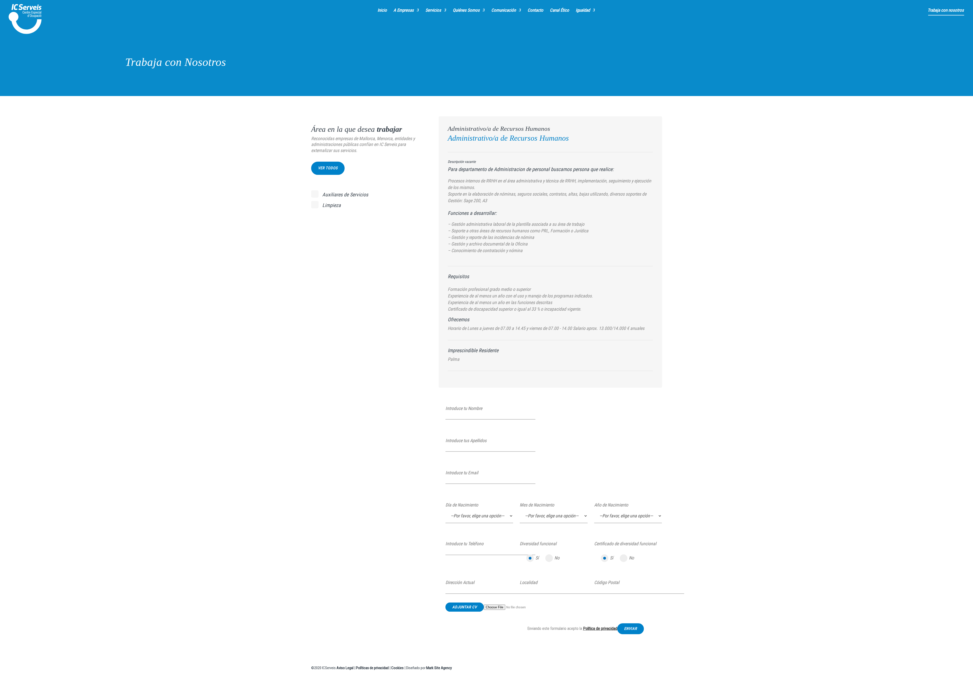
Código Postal (606, 582)
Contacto (535, 10)
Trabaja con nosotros (946, 10)
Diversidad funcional (538, 543)
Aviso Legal (344, 668)
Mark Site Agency (439, 668)
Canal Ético (559, 10)
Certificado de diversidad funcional (625, 543)
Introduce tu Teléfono (464, 543)
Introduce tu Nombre (463, 408)
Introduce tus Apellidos (465, 440)
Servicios (433, 10)
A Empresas (404, 10)
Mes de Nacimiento (537, 505)
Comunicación (503, 10)
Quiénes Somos (466, 10)
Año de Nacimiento (611, 505)
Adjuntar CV (464, 607)
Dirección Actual (459, 582)
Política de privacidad (600, 628)
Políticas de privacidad (372, 668)
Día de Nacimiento (461, 505)
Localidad (528, 582)
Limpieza (331, 205)
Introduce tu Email (461, 472)
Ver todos (328, 168)
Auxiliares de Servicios (345, 195)
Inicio (382, 10)
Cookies (397, 668)
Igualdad (583, 10)
